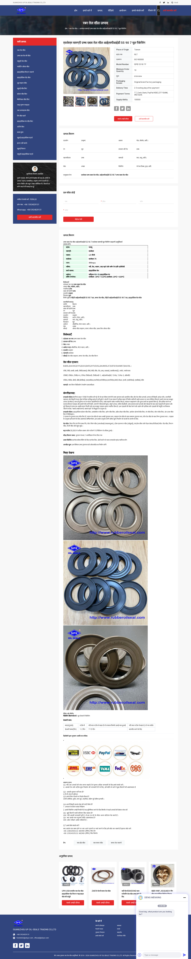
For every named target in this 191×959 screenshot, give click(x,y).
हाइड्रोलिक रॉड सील (23, 77)
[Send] (184, 955)
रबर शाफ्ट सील (98, 843)
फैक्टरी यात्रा (99, 929)
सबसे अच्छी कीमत (123, 119)
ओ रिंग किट (20, 127)
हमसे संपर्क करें (100, 936)
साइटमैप (119, 932)
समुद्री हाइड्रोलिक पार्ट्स (25, 154)
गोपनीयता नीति (121, 936)
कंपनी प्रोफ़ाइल (100, 925)
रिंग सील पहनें (21, 116)
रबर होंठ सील (81, 843)
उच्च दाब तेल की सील (23, 56)
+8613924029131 (34, 210)
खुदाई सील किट (22, 88)
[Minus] (184, 897)
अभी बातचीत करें (35, 217)
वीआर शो (152, 10)
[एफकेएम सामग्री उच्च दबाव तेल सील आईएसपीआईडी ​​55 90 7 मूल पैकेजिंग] (86, 71)
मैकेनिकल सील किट (23, 99)
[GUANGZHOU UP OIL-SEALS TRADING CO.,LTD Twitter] (164, 2)
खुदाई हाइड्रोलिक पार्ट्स (24, 138)
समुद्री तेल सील (22, 61)
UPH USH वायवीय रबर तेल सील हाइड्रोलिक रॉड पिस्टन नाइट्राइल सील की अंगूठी (73, 894)
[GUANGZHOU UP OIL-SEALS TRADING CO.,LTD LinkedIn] (168, 2)
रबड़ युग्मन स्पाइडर (23, 105)
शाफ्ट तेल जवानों (116, 843)
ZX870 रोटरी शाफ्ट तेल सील (101, 891)
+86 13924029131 (31, 204)
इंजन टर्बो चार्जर (22, 143)
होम (66, 28)
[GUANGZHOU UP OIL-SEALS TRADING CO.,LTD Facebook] (160, 2)
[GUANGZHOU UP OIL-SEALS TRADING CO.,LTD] (21, 10)
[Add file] (139, 955)
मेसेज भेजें (78, 219)
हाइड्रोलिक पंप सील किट (25, 121)
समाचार (119, 925)
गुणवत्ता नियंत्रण (100, 932)
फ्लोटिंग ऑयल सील (23, 66)
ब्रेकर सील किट (22, 94)
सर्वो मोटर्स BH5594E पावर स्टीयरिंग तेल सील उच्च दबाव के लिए (131, 894)
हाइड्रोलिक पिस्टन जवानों (25, 72)
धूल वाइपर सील (22, 83)
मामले (118, 929)
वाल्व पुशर (20, 132)
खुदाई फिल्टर (21, 149)
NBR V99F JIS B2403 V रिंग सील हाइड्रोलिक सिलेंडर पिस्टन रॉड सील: (162, 894)
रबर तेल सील (73, 28)
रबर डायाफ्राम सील (23, 110)
